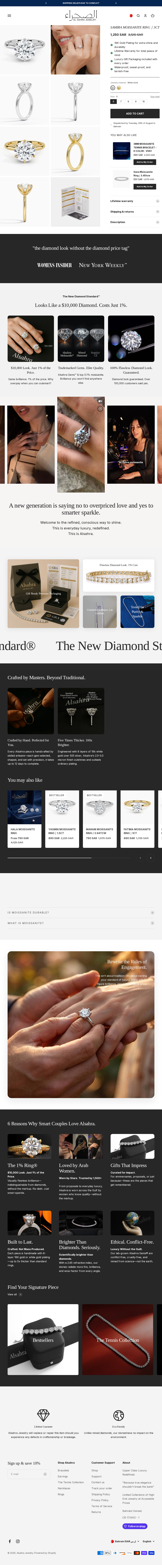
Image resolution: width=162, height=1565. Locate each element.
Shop (94, 1470)
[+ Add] (145, 162)
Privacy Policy (100, 1500)
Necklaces (64, 1488)
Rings (61, 1494)
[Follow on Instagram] (18, 1541)
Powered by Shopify (45, 1553)
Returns (96, 1512)
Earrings (63, 1476)
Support (96, 1476)
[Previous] (46, 3)
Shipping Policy (100, 1494)
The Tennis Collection (71, 1482)
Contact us (97, 1482)
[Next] (116, 3)
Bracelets (63, 1470)
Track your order (101, 1488)
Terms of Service (101, 1506)
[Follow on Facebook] (10, 1541)
